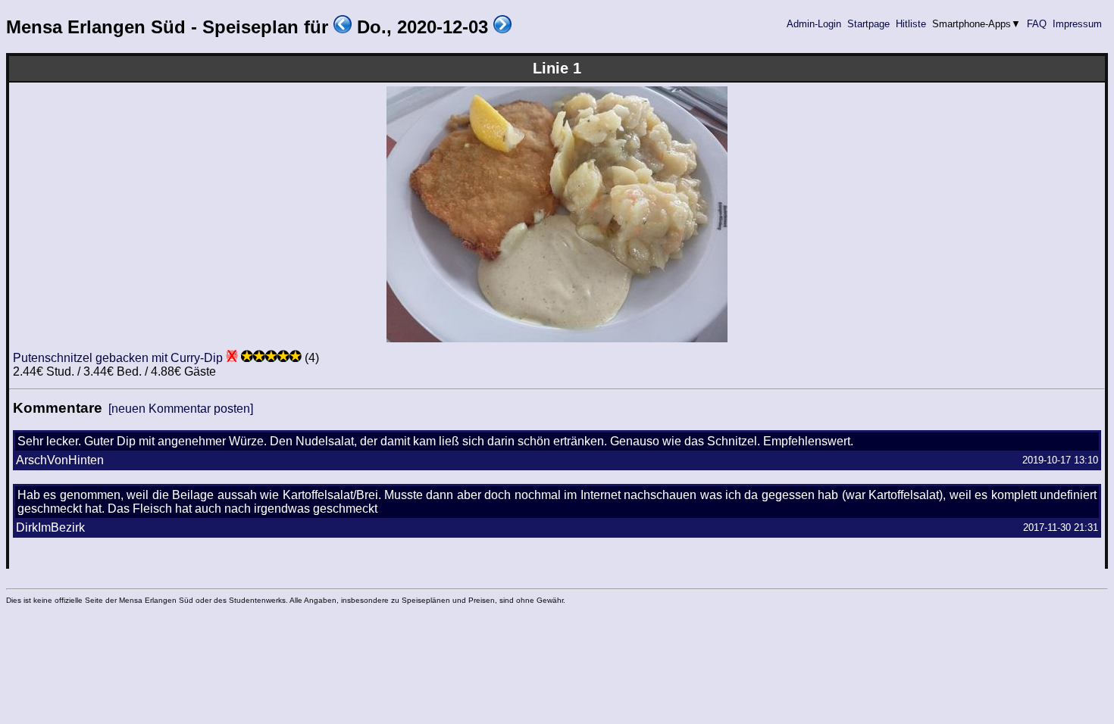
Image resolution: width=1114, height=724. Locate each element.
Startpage (868, 24)
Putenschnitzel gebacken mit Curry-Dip (118, 357)
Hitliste (911, 24)
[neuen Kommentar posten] (180, 408)
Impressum (1077, 24)
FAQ (1037, 24)
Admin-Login (814, 24)
